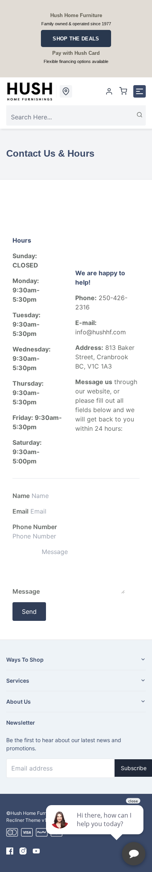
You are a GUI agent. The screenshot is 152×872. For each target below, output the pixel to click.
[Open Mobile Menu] (139, 91)
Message (26, 591)
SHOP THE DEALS (76, 39)
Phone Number (34, 527)
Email (20, 511)
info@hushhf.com (100, 332)
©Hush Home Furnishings (34, 813)
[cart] (123, 91)
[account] (109, 91)
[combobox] (76, 117)
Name (21, 496)
